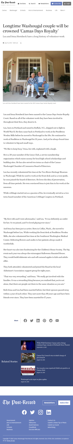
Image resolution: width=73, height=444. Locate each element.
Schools (22, 10)
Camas (4, 10)
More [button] (62, 10)
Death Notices (33, 425)
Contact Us (51, 420)
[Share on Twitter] (31, 320)
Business (49, 10)
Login (68, 3)
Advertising (51, 427)
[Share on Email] (57, 320)
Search (33, 3)
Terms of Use (11, 441)
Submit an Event (53, 425)
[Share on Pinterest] (44, 320)
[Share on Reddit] (50, 320)
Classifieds (32, 427)
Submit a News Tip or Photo (57, 423)
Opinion (31, 420)
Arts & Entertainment (36, 10)
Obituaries (32, 423)
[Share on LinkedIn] (38, 320)
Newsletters (44, 3)
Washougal (13, 10)
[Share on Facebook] (25, 320)
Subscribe (57, 3)
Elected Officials (34, 429)
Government (11, 420)
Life (56, 10)
